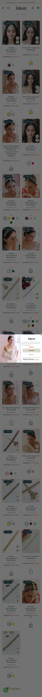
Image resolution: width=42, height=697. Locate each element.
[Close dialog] (41, 335)
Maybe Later (31, 354)
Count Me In (31, 350)
